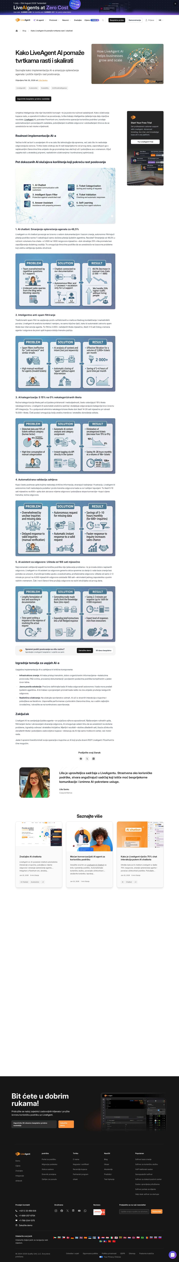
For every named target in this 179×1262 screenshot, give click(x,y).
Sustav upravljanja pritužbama (147, 1184)
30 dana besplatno (103, 650)
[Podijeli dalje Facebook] (80, 758)
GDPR (122, 1253)
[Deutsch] (72, 1238)
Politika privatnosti (109, 1253)
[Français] (98, 1238)
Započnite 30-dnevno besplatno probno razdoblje (30, 1124)
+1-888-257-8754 (27, 1215)
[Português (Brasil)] (142, 1238)
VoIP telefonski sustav (144, 1169)
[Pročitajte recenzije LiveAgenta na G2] (99, 1212)
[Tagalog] (105, 1241)
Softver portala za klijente (145, 1189)
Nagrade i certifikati (81, 1164)
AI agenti (40, 20)
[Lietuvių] (120, 1238)
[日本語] (116, 1238)
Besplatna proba (117, 20)
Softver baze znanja (143, 1159)
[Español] (85, 1238)
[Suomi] (94, 1238)
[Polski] (138, 1238)
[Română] (146, 1238)
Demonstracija (135, 20)
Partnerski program (80, 1174)
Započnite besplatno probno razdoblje (33, 99)
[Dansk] (67, 1238)
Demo (17, 1161)
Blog (24, 31)
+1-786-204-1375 (27, 1220)
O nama (76, 1159)
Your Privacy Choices (112, 1257)
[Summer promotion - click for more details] (89, 7)
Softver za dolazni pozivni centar (148, 1179)
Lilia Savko (42, 80)
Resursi (65, 20)
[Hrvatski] (103, 1238)
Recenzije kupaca (80, 1169)
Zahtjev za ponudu (49, 1179)
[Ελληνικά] (76, 1238)
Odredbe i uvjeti (72, 1253)
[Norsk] (133, 1238)
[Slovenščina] (160, 1238)
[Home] (16, 31)
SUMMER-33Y (49, 12)
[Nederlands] (129, 1238)
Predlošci (107, 1174)
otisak (75, 1179)
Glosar (106, 1164)
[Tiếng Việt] (109, 1241)
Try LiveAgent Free (145, 142)
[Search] (104, 20)
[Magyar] (107, 1238)
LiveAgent (28, 119)
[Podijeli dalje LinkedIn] (93, 758)
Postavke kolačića (146, 1253)
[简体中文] (114, 1241)
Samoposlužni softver (143, 1174)
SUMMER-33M (26, 12)
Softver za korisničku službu (146, 1164)
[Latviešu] (124, 1238)
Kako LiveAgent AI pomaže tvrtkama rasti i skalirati (52, 31)
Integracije (19, 1176)
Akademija (108, 1169)
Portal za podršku (49, 1159)
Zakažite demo (63, 1124)
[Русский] (151, 1238)
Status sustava (48, 1169)
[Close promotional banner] (175, 3)
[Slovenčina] (155, 1238)
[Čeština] (63, 1238)
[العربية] (54, 1238)
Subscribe (156, 1211)
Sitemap (132, 1253)
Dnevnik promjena (49, 1174)
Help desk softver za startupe (147, 1194)
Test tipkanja (109, 1179)
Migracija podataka (49, 1164)
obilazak (18, 1181)
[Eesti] (89, 1238)
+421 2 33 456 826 (27, 1211)
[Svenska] (100, 1241)
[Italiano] (111, 1238)
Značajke (19, 1171)
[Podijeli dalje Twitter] (87, 758)
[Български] (59, 1238)
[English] (81, 1238)
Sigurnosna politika (90, 1253)
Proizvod (53, 20)
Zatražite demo (85, 650)
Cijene (17, 1166)
